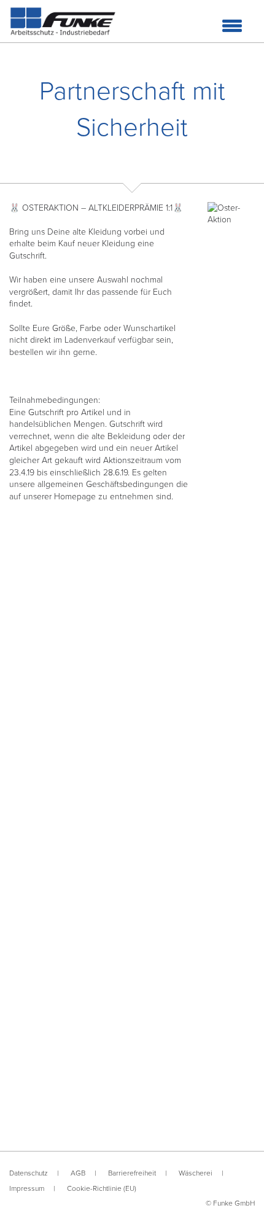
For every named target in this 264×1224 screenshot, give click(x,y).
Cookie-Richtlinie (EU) (101, 1188)
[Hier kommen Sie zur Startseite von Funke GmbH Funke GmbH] (63, 21)
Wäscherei (195, 1173)
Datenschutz (28, 1173)
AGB (78, 1173)
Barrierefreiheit (132, 1173)
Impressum (26, 1188)
